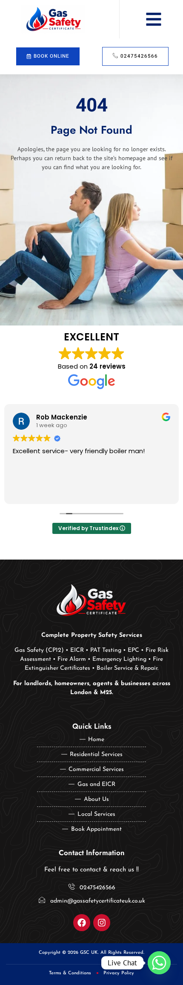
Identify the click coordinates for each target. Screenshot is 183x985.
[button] (153, 19)
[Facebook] (81, 922)
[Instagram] (101, 922)
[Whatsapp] (159, 962)
